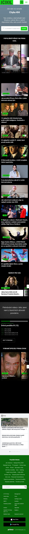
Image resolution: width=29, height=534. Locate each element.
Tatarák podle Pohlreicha (18, 474)
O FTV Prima (6, 493)
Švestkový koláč (20, 481)
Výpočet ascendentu (9, 479)
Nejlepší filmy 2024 (18, 463)
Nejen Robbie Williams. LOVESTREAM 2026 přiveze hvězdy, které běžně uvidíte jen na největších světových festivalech (14, 244)
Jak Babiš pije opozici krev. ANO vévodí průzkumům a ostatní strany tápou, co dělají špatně (12, 444)
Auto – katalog (20, 470)
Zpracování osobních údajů (19, 504)
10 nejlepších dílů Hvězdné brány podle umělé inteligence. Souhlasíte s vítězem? (13, 120)
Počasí (12, 467)
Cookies (5, 507)
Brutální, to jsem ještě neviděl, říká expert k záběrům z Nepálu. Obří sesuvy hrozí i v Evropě (13, 428)
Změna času (22, 465)
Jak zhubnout (9, 463)
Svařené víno (7, 474)
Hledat (24, 28)
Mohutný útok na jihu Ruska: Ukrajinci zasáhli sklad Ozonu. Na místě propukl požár (13, 436)
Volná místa (6, 496)
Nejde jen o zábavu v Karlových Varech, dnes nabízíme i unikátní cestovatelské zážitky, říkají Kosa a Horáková (14, 222)
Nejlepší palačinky (9, 481)
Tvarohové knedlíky (20, 479)
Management (17, 493)
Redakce (16, 510)
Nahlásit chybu (6, 514)
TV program (15, 465)
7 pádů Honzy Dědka (11, 472)
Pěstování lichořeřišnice (17, 477)
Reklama (5, 498)
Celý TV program (7, 340)
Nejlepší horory (7, 465)
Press (16, 496)
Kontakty (16, 501)
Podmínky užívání (7, 503)
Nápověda (17, 507)
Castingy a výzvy (18, 498)
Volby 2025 (20, 472)
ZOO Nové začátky (10, 470)
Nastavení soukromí (19, 514)
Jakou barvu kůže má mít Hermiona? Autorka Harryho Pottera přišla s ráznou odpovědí (10, 293)
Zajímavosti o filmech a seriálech (8, 377)
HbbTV (4, 501)
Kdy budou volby (19, 467)
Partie (7, 467)
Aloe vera (7, 477)
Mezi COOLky (6, 67)
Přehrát (5, 65)
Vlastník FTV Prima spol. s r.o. (7, 510)
